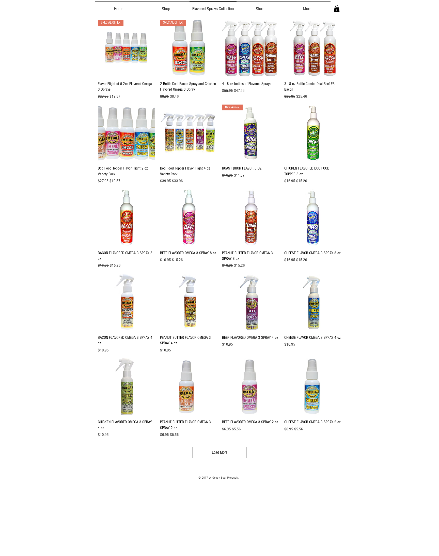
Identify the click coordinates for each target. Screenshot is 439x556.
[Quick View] (250, 48)
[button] (337, 8)
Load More (219, 452)
